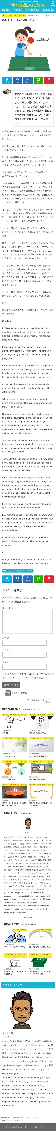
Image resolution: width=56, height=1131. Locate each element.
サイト (5, 662)
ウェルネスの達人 (32, 10)
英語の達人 (6, 10)
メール (6, 650)
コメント (7, 608)
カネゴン (27, 833)
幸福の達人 (18, 10)
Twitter (29, 917)
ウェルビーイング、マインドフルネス (14, 15)
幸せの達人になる (28, 5)
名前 (5, 638)
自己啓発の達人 (48, 10)
